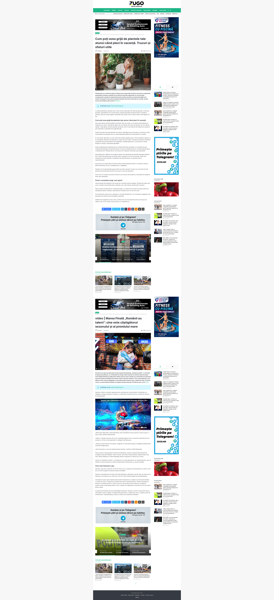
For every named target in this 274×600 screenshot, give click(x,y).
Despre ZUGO (124, 595)
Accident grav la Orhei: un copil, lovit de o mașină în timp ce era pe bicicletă (171, 121)
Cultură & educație (136, 10)
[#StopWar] (137, 4)
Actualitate (107, 10)
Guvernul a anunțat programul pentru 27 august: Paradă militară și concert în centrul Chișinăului (142, 288)
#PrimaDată (168, 13)
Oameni (126, 10)
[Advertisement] (166, 71)
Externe (120, 10)
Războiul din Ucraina (128, 13)
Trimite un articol (149, 595)
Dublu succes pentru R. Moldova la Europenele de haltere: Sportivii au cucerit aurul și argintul (123, 248)
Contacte (143, 595)
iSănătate (162, 13)
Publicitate (137, 595)
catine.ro (117, 101)
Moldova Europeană (118, 13)
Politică (114, 10)
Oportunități (146, 10)
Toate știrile (162, 10)
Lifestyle (154, 10)
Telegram (113, 106)
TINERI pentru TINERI (139, 13)
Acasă (97, 34)
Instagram (120, 106)
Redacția (100, 50)
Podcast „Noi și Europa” (150, 13)
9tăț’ (158, 13)
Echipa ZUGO (131, 595)
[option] (136, 4)
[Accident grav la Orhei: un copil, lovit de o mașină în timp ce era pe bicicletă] (158, 121)
